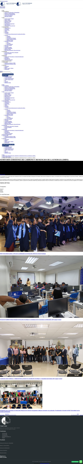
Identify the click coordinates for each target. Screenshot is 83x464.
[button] (41, 189)
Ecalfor (6, 128)
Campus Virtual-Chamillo (9, 78)
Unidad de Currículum (9, 133)
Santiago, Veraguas (8, 20)
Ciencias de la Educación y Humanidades (12, 12)
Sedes (3, 17)
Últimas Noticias (7, 27)
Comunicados (7, 103)
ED (5, 80)
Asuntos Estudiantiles (8, 48)
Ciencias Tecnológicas (8, 15)
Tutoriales (6, 81)
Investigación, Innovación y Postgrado (11, 52)
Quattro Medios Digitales (44, 463)
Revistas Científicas (8, 53)
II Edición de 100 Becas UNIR (10, 64)
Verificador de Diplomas (8, 74)
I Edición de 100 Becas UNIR (10, 63)
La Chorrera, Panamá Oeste (9, 23)
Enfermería (9, 37)
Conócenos (4, 65)
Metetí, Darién (7, 22)
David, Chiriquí (7, 19)
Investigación (4, 51)
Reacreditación (7, 58)
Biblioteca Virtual (10, 40)
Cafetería (8, 36)
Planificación (4, 55)
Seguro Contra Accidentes (11, 39)
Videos (6, 31)
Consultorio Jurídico (8, 47)
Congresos (6, 33)
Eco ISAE (8, 43)
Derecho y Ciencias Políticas (10, 13)
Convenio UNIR (5, 62)
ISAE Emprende (10, 44)
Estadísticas (7, 57)
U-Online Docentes (8, 77)
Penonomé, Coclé (8, 21)
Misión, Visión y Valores (9, 68)
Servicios (6, 35)
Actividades (7, 102)
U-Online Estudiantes (8, 76)
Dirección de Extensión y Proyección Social (12, 50)
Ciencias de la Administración (10, 14)
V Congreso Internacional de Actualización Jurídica (16, 34)
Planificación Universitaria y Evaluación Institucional (14, 56)
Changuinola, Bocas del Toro (10, 25)
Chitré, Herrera (7, 24)
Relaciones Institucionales (6, 134)
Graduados (6, 32)
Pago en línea (2, 6)
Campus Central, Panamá (9, 18)
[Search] (11, 72)
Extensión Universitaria (9, 41)
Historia (6, 67)
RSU (8, 42)
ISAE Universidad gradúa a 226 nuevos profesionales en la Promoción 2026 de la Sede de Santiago (23, 253)
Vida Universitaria (5, 26)
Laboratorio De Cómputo (11, 38)
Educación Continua (8, 16)
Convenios (6, 46)
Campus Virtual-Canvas (9, 79)
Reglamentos (7, 69)
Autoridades (7, 66)
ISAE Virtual (5, 75)
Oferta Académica (5, 11)
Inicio (3, 84)
